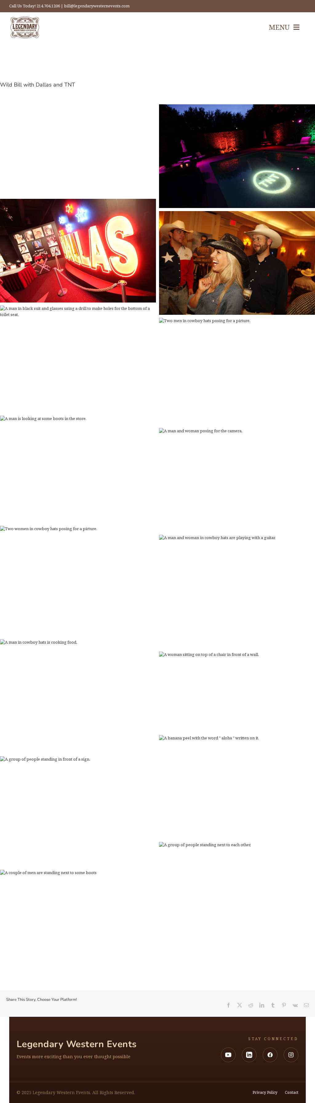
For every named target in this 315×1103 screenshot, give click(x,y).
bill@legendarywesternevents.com (97, 6)
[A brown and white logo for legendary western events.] (25, 27)
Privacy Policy (265, 1092)
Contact (291, 1092)
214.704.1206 (48, 6)
